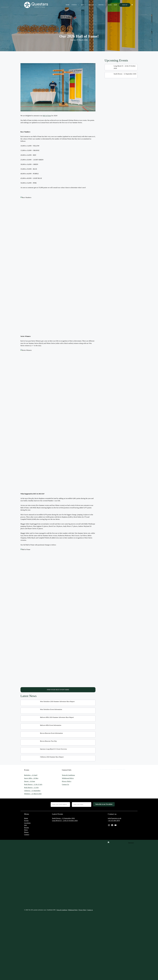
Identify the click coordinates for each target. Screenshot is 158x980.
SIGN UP (124, 5)
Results (91, 5)
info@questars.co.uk (114, 818)
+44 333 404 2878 (114, 820)
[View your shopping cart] (132, 5)
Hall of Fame (47, 116)
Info (82, 5)
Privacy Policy (66, 781)
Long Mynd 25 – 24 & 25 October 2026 (65, 820)
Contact (26, 834)
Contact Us (65, 784)
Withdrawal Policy (68, 778)
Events (74, 5)
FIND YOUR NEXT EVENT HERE (58, 690)
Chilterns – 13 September (32, 790)
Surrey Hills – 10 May (31, 778)
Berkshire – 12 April (30, 775)
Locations (27, 823)
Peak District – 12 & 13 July (33, 784)
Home (67, 5)
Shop (115, 5)
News (110, 5)
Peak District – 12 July (31, 787)
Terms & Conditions (68, 775)
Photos (101, 5)
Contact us (90, 910)
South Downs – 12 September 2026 (63, 818)
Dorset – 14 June (29, 781)
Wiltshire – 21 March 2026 (33, 794)
